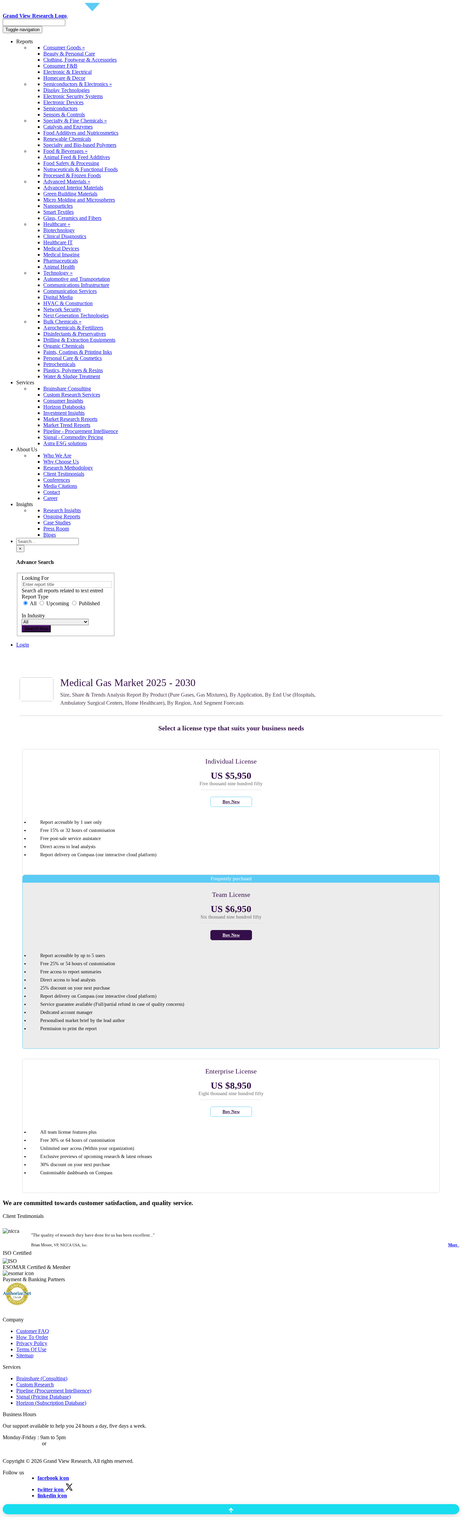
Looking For (35, 578)
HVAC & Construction (68, 303)
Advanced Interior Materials (73, 187)
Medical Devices (61, 248)
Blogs (49, 535)
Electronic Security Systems (73, 96)
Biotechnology (59, 230)
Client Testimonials (63, 474)
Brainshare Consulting (67, 388)
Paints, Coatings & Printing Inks (77, 352)
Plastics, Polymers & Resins (73, 370)
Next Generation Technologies (76, 315)
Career (50, 498)
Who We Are (57, 455)
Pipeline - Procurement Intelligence (80, 431)
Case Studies (57, 522)
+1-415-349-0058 (22, 1443)
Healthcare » (56, 224)
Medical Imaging (61, 254)
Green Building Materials (70, 194)
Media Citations (60, 486)
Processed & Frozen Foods (72, 175)
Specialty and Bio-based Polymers (79, 145)
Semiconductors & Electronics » (77, 84)
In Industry (33, 615)
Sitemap (24, 1355)
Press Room (56, 528)
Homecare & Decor (64, 78)
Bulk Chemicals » (62, 321)
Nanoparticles (58, 206)
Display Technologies (66, 90)
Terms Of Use (31, 1349)
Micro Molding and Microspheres (79, 200)
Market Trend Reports (66, 425)
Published (88, 603)
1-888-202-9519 (65, 1443)
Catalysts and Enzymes (68, 127)
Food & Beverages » (65, 151)
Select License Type (37, 669)
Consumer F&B (60, 66)
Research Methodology (68, 468)
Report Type (35, 596)
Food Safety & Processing (71, 163)
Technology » (58, 273)
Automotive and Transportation (76, 279)
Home (22, 656)
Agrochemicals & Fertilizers (73, 328)
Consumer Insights (63, 401)
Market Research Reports (70, 419)
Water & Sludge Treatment (71, 376)
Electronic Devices (63, 102)
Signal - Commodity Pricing (73, 437)
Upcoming (57, 603)
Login (22, 645)
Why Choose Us (61, 462)
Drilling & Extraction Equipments (79, 340)
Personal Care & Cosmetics (72, 358)
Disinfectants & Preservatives (74, 334)
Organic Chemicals (63, 346)
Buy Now (231, 801)
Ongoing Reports (61, 516)
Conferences (56, 480)
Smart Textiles (58, 212)
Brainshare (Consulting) (41, 1378)
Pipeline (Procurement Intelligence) (53, 1391)
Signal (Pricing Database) (43, 1397)
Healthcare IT (58, 242)
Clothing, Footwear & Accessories (80, 60)
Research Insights (62, 510)
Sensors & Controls (64, 114)
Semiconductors (60, 108)
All (33, 603)
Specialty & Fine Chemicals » (75, 120)
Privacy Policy (31, 1343)
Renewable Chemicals (67, 139)
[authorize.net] (19, 1303)
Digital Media (58, 297)
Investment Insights (64, 413)
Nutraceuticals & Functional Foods (80, 169)
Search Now (36, 628)
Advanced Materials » (66, 181)
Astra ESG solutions (65, 443)
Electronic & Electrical (67, 72)
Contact (51, 492)
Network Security (62, 309)
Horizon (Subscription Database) (51, 1403)
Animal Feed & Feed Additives (76, 157)
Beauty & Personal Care (69, 53)
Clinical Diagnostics (64, 236)
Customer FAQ (32, 1331)
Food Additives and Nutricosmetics (80, 133)
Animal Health (59, 267)
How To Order (32, 1337)
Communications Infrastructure (76, 285)
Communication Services (70, 291)
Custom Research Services (71, 395)
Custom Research (35, 1384)
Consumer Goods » (64, 47)
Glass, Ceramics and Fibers (72, 218)
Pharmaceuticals (60, 261)
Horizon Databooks (64, 407)
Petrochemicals (59, 364)
